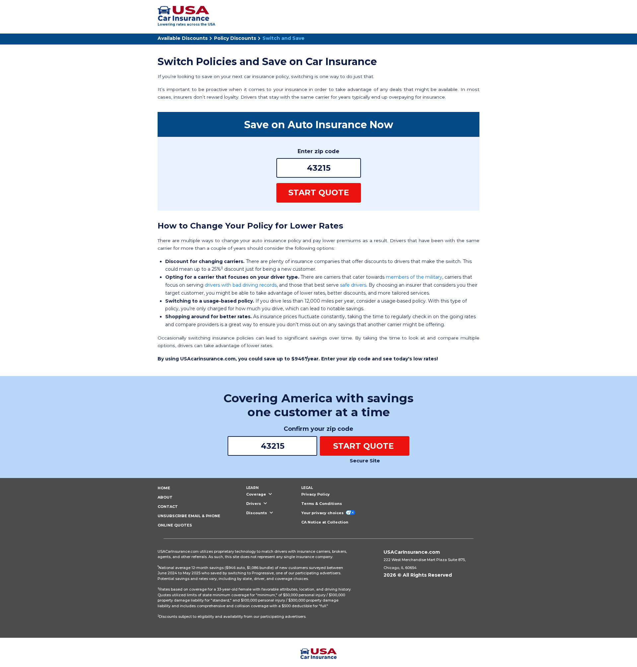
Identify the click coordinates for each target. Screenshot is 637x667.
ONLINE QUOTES (175, 525)
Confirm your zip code (318, 428)
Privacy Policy (315, 494)
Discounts (257, 513)
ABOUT (165, 497)
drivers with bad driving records (241, 285)
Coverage (256, 494)
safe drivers (353, 285)
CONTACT (168, 506)
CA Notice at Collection (324, 522)
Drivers (254, 503)
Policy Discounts (235, 38)
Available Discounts (183, 38)
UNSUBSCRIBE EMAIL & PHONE (189, 516)
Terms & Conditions (321, 503)
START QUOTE (318, 192)
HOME (164, 488)
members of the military (414, 277)
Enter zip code (318, 151)
